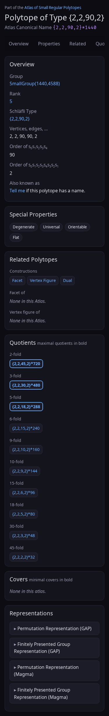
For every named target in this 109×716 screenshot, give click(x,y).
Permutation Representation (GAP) (54, 628)
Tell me (17, 190)
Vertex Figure (43, 280)
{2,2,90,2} (20, 119)
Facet (17, 280)
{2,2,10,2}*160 (26, 449)
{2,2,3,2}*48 (23, 535)
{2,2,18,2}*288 (26, 406)
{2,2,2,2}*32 (23, 557)
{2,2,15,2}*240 (26, 428)
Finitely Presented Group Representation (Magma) (42, 693)
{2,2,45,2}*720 (26, 363)
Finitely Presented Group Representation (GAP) (42, 647)
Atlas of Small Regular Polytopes (52, 7)
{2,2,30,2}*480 (26, 385)
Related (77, 43)
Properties (49, 43)
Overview (18, 43)
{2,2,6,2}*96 (23, 492)
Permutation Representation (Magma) (46, 670)
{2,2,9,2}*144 (24, 471)
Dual (67, 280)
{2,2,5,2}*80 (23, 514)
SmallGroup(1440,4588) (35, 83)
